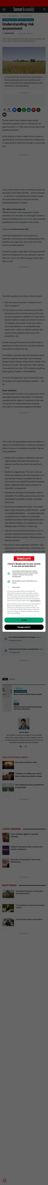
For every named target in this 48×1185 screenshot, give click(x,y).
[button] (24, 587)
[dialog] (24, 592)
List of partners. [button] (35, 601)
